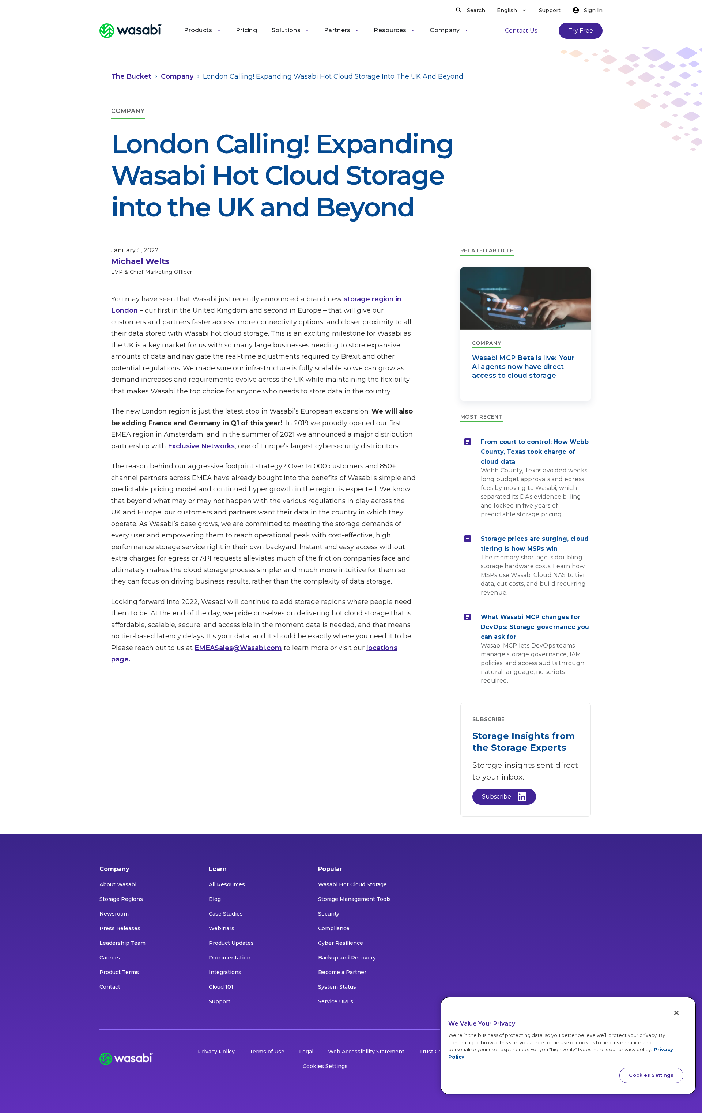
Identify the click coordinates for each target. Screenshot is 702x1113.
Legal (306, 1051)
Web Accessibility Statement (366, 1051)
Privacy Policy (216, 1051)
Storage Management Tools (354, 899)
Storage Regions (121, 899)
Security (328, 913)
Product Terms (119, 972)
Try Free (580, 30)
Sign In (593, 10)
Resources (390, 30)
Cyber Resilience (340, 943)
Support (550, 10)
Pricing (246, 30)
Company (445, 30)
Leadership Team (122, 943)
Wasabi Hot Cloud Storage (352, 884)
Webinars (221, 928)
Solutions (286, 30)
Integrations (225, 972)
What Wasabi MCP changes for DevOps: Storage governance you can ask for (535, 627)
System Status (337, 987)
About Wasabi (117, 884)
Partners (337, 30)
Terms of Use (266, 1051)
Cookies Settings (325, 1066)
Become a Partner (342, 972)
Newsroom (114, 913)
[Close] (676, 1013)
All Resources (227, 884)
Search (476, 10)
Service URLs (335, 1001)
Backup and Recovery (347, 957)
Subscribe (496, 796)
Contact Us (521, 30)
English (507, 10)
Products (198, 30)
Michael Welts (140, 261)
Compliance (334, 928)
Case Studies (226, 913)
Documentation (229, 957)
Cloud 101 (221, 987)
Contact (109, 987)
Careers (109, 957)
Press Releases (119, 928)
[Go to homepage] (130, 30)
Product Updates (231, 943)
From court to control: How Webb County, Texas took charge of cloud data (535, 451)
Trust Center (436, 1051)
